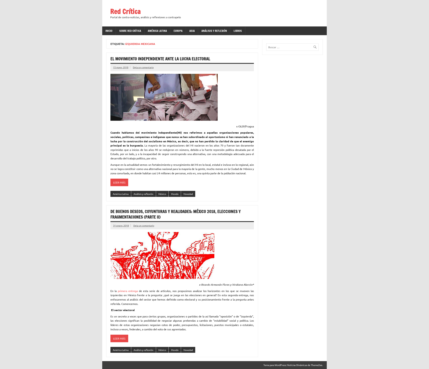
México (162, 193)
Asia (192, 31)
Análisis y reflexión (214, 31)
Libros (238, 31)
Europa (178, 31)
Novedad (188, 193)
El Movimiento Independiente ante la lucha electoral (160, 59)
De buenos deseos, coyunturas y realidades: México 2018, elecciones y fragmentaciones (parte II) (175, 214)
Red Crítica (125, 11)
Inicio (108, 31)
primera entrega (128, 290)
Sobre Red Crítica (130, 31)
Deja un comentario (143, 67)
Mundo (174, 193)
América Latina (157, 31)
